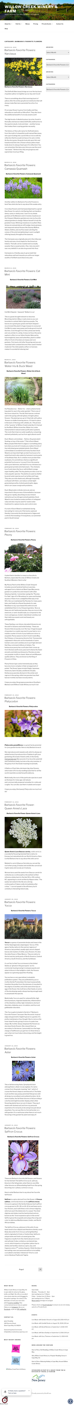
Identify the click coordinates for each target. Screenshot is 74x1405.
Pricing (35, 24)
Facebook (7, 1309)
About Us (8, 24)
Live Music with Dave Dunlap (40, 1332)
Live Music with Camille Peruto (41, 1323)
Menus (27, 24)
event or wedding (13, 1303)
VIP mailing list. (21, 1309)
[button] (70, 1401)
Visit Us (18, 24)
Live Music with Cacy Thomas (41, 1336)
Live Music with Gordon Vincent (41, 1319)
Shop (6, 28)
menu (24, 1296)
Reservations (36, 1300)
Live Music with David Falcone (41, 1327)
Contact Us (59, 24)
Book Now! (4, 1404)
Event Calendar (47, 1305)
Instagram (15, 1307)
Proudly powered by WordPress (41, 1393)
